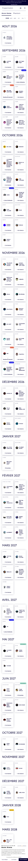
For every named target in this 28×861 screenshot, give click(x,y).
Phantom (16, 13)
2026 (7, 18)
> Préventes (20, 695)
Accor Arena (6, 13)
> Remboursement (8, 96)
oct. (19, 18)
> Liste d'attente (20, 82)
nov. (23, 18)
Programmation (7, 8)
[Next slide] (25, 18)
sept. (15, 18)
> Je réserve (8, 43)
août (11, 18)
